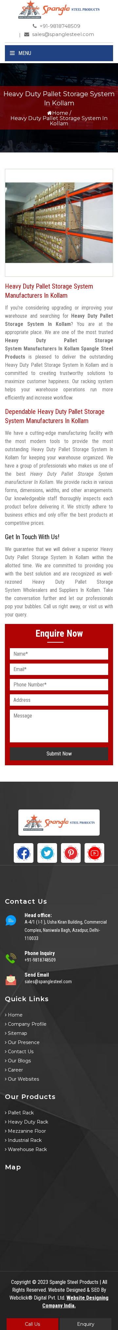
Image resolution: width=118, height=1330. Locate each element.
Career (15, 1070)
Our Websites (23, 1079)
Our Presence (23, 1042)
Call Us (32, 1324)
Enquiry (85, 1324)
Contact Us (20, 1052)
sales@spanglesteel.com (62, 34)
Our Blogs (19, 1061)
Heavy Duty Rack (27, 1122)
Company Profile (27, 1024)
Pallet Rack (20, 1113)
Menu (24, 53)
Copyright (21, 1282)
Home (60, 113)
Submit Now (59, 754)
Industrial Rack (24, 1140)
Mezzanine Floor (26, 1131)
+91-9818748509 (59, 26)
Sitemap (17, 1033)
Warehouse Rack (27, 1149)
